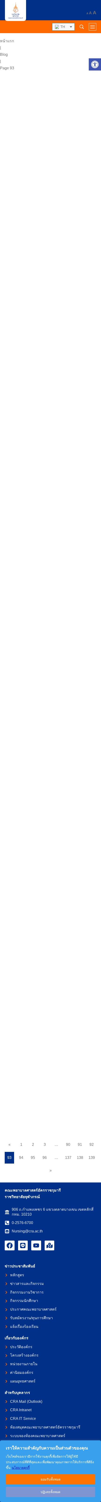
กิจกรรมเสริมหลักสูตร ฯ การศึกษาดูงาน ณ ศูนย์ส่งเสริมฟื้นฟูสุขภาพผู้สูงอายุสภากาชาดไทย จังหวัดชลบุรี (48, 383)
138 (80, 1158)
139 (92, 1158)
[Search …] (81, 27)
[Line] (23, 1245)
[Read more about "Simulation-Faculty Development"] (50, 111)
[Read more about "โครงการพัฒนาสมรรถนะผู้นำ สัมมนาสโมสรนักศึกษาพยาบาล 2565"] (50, 936)
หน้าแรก (7, 41)
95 (33, 1158)
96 (45, 1158)
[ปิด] (96, 1444)
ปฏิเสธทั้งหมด (50, 1492)
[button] (95, 64)
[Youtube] (36, 1245)
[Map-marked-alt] (49, 1245)
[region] (50, 1471)
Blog (4, 54)
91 (80, 1145)
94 (21, 1158)
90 (68, 1145)
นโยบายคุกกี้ (21, 1468)
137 (68, 1158)
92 (91, 1145)
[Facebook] (10, 1245)
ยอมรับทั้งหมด (51, 1479)
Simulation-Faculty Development (42, 156)
